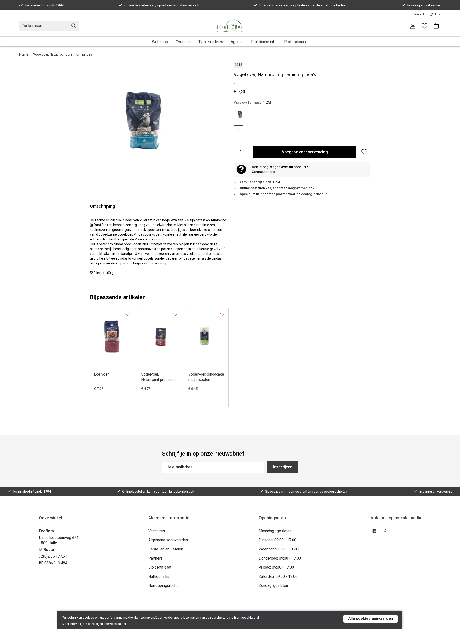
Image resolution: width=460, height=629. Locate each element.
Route (48, 549)
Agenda (237, 42)
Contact (418, 14)
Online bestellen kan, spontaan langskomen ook (161, 5)
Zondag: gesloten (273, 585)
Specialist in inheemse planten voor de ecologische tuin (303, 5)
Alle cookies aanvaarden (370, 618)
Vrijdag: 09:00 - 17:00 (276, 567)
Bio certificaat (159, 567)
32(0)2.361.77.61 (53, 556)
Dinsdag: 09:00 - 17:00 (277, 540)
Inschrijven (282, 467)
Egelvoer (101, 374)
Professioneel (296, 42)
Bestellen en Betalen (165, 549)
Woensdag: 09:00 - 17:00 (279, 549)
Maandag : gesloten (275, 531)
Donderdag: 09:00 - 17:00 (280, 558)
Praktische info (263, 42)
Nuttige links (158, 576)
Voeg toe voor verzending (305, 152)
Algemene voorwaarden (168, 540)
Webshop (160, 42)
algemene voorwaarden (111, 624)
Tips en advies (210, 42)
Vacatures (156, 531)
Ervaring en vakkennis (424, 5)
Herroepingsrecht (163, 585)
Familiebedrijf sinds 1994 (44, 5)
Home (23, 54)
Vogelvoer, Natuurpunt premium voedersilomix (158, 377)
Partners (155, 558)
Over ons (183, 42)
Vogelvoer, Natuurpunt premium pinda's (63, 54)
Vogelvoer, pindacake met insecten (206, 377)
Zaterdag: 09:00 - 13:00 (278, 576)
